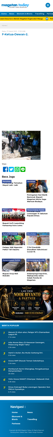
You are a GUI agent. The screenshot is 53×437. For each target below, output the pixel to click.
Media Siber (24, 432)
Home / (4, 25)
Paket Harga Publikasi (35, 432)
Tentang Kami (15, 432)
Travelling (39, 14)
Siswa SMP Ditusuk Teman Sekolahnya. (26, 361)
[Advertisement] (26, 103)
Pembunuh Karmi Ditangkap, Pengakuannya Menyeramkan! (28, 370)
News (11, 14)
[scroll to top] (48, 433)
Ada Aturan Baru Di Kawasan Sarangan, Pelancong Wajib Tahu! (26, 343)
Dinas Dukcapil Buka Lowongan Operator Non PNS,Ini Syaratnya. (29, 388)
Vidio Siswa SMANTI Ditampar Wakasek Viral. (28, 379)
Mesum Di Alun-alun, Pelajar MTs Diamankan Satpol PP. (29, 333)
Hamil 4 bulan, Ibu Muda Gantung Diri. (25, 353)
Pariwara (16, 423)
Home (4, 14)
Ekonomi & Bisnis (24, 14)
